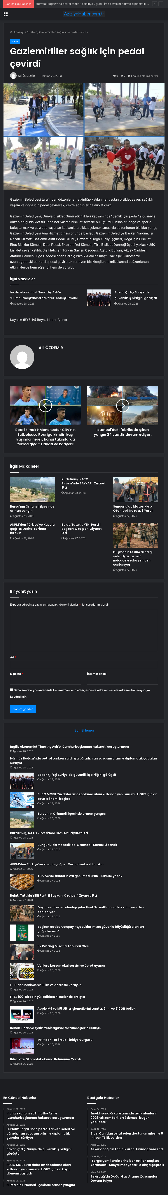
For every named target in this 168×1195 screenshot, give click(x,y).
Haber (32, 32)
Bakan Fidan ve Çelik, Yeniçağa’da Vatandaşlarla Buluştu (55, 1028)
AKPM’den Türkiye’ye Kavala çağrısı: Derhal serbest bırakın (32, 528)
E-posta (16, 673)
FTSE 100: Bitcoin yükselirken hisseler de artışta (47, 997)
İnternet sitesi (97, 673)
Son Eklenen (84, 730)
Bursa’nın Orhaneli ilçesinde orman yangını (32, 508)
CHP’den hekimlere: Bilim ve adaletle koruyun (46, 985)
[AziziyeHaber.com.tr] (84, 14)
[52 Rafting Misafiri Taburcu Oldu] (22, 952)
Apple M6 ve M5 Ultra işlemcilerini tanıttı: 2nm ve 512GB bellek (86, 1008)
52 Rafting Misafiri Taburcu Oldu (63, 946)
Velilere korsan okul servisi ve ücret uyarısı (71, 965)
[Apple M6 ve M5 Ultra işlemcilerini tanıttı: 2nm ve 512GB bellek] (22, 1014)
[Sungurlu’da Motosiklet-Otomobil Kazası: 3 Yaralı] (135, 490)
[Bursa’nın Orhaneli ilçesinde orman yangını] (32, 490)
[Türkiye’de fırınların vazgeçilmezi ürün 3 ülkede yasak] (22, 882)
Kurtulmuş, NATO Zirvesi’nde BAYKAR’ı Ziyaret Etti (83, 483)
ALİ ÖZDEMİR (26, 75)
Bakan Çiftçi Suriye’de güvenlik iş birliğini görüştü (76, 775)
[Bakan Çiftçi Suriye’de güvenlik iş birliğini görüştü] (99, 297)
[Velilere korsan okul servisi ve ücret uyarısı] (22, 971)
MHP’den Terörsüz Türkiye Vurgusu (65, 1040)
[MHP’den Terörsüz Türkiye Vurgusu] (22, 1046)
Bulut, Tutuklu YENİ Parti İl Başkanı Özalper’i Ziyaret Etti (81, 528)
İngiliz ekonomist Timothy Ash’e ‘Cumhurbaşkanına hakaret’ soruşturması (69, 746)
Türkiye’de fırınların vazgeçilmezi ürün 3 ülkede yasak (79, 876)
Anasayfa (19, 32)
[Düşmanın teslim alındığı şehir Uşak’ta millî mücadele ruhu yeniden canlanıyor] (135, 535)
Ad (13, 657)
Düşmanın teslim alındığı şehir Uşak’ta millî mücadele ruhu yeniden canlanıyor (132, 558)
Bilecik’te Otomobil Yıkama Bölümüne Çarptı (45, 1059)
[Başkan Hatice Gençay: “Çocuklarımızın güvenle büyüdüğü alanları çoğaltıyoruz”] (22, 933)
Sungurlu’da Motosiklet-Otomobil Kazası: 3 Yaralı (133, 508)
